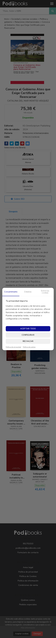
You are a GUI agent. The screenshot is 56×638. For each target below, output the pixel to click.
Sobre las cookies (45, 292)
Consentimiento (11, 292)
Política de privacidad (13, 347)
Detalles (28, 292)
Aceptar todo (28, 328)
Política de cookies (29, 347)
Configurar (28, 335)
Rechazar (28, 341)
